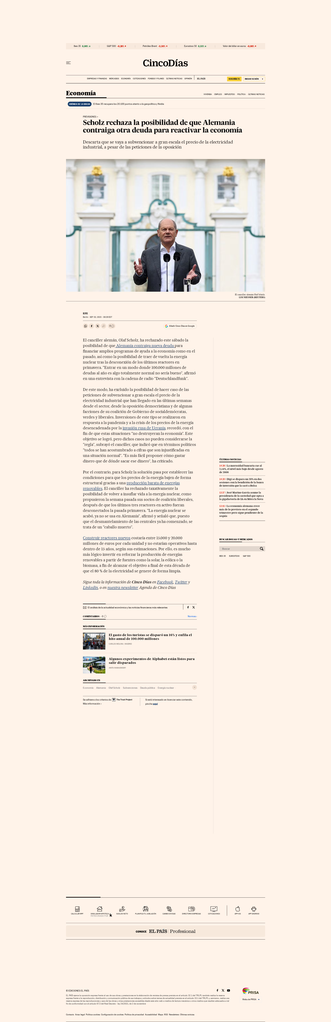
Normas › (192, 616)
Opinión (188, 79)
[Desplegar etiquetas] (194, 687)
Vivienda (208, 94)
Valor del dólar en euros (234, 46)
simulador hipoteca (100, 914)
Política (241, 94)
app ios (238, 914)
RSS (166, 1015)
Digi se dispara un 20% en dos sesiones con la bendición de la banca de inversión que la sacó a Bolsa (241, 482)
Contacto (70, 1015)
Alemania (101, 687)
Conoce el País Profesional (165, 931)
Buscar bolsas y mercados (236, 539)
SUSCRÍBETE (234, 79)
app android (253, 914)
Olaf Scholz (114, 687)
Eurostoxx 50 (190, 46)
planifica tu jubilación (145, 914)
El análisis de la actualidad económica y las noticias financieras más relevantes (127, 607)
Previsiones (89, 117)
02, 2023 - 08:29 (101, 317)
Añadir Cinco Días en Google (181, 326)
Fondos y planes (156, 79)
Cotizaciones (139, 79)
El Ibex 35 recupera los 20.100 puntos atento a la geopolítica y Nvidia (128, 104)
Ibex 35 (77, 46)
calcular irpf (77, 914)
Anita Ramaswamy (117, 668)
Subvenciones (130, 687)
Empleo (218, 94)
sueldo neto (122, 914)
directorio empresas (191, 914)
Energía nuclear (166, 687)
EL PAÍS (199, 77)
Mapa (160, 1015)
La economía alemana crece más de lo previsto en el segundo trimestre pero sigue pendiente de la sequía (241, 510)
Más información (91, 703)
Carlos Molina (116, 644)
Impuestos (229, 94)
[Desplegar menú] (68, 63)
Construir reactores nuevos (107, 537)
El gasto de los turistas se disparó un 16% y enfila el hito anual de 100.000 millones (150, 637)
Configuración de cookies (112, 1015)
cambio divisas (169, 914)
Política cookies (93, 1015)
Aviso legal (80, 1015)
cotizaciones (214, 914)
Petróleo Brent (150, 46)
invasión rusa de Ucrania (144, 428)
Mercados (114, 79)
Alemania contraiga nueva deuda (145, 345)
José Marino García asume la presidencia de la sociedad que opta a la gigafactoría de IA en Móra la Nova (241, 496)
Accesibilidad (151, 1015)
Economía (126, 79)
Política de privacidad (134, 1015)
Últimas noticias (174, 79)
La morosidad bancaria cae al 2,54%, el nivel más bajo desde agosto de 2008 (241, 469)
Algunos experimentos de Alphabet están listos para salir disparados (152, 661)
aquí (155, 703)
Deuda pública (147, 687)
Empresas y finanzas (97, 79)
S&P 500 (111, 46)
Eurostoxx (234, 556)
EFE (85, 313)
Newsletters (174, 1015)
